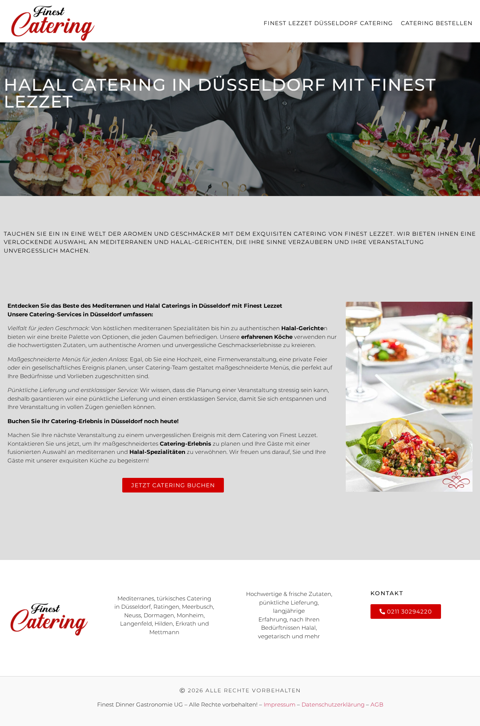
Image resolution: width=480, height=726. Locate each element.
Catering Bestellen (436, 23)
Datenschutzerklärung (334, 704)
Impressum (280, 704)
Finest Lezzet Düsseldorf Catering (328, 23)
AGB (376, 704)
